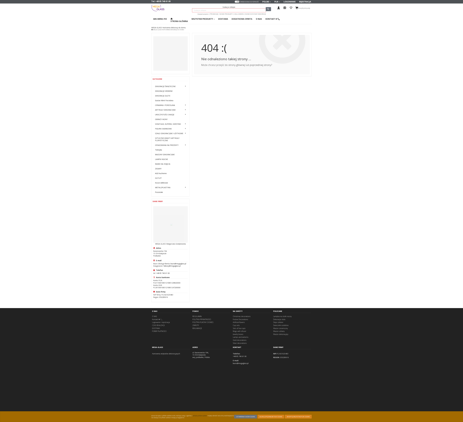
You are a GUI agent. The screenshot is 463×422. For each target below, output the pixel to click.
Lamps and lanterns (240, 337)
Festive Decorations (240, 319)
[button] (267, 1)
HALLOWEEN (239, 14)
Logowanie (290, 1)
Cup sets (236, 325)
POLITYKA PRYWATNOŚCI (201, 319)
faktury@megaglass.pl (172, 266)
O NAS (154, 316)
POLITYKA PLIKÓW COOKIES (202, 322)
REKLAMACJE (197, 328)
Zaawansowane (202, 14)
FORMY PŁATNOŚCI (159, 331)
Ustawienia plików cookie (245, 417)
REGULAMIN (197, 316)
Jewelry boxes (238, 334)
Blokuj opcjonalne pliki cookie (271, 417)
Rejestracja (305, 1)
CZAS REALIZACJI (158, 325)
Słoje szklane (278, 322)
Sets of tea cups (239, 328)
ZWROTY (195, 325)
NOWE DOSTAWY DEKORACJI (255, 14)
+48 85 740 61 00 (162, 1)
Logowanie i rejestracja (161, 322)
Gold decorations (239, 340)
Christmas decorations (242, 316)
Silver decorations (240, 343)
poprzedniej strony (260, 65)
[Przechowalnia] (291, 7)
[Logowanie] (279, 7)
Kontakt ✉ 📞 (157, 319)
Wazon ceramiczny (280, 328)
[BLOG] (285, 7)
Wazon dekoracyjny (280, 334)
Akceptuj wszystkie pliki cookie (298, 417)
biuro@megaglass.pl (178, 263)
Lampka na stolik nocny (282, 316)
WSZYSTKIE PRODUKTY (202, 19)
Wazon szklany (279, 331)
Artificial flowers (239, 322)
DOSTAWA (156, 328)
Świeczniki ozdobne (281, 325)
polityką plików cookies (200, 416)
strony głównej (236, 65)
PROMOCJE (214, 14)
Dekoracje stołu (279, 319)
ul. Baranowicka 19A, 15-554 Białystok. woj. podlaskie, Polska (201, 354)
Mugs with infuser (239, 331)
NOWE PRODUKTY (226, 14)
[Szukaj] (268, 9)
